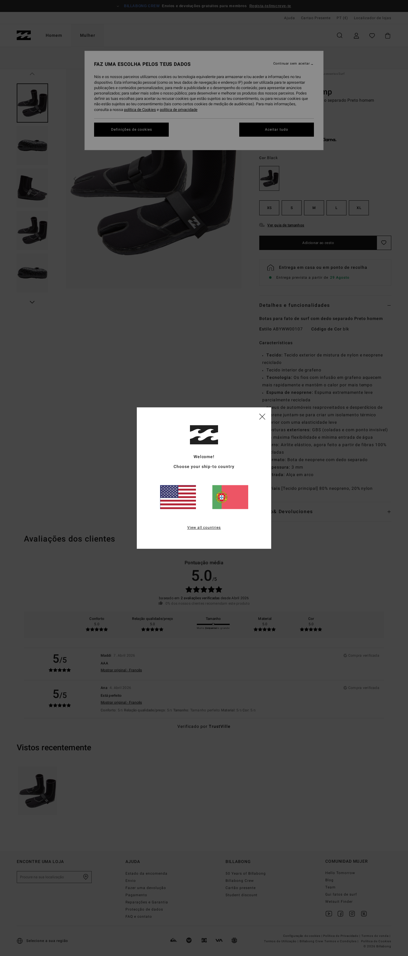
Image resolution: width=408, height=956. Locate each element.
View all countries (204, 527)
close (262, 416)
